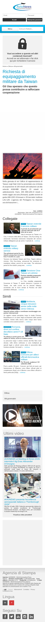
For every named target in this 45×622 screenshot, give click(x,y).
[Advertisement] (22, 127)
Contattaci (26, 589)
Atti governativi (18, 66)
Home (4, 66)
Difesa (10, 66)
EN (5, 603)
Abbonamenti (18, 589)
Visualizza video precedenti (22, 515)
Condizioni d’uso (8, 591)
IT (11, 603)
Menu (10, 29)
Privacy (33, 589)
